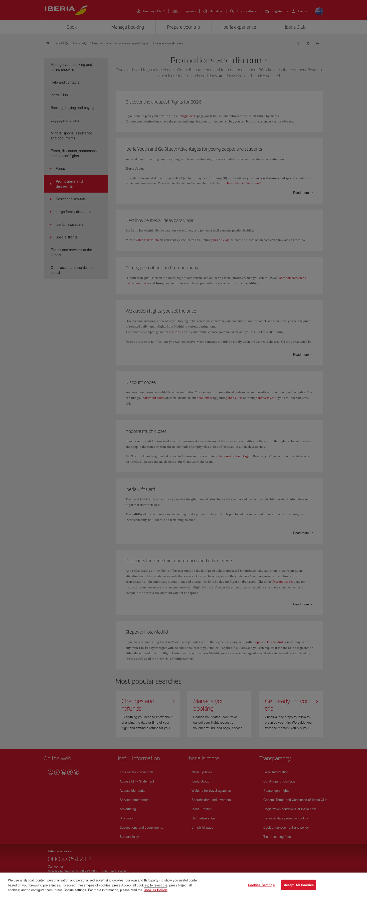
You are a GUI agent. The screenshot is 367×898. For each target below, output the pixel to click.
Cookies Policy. (156, 889)
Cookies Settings (261, 885)
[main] (183, 885)
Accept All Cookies (299, 885)
